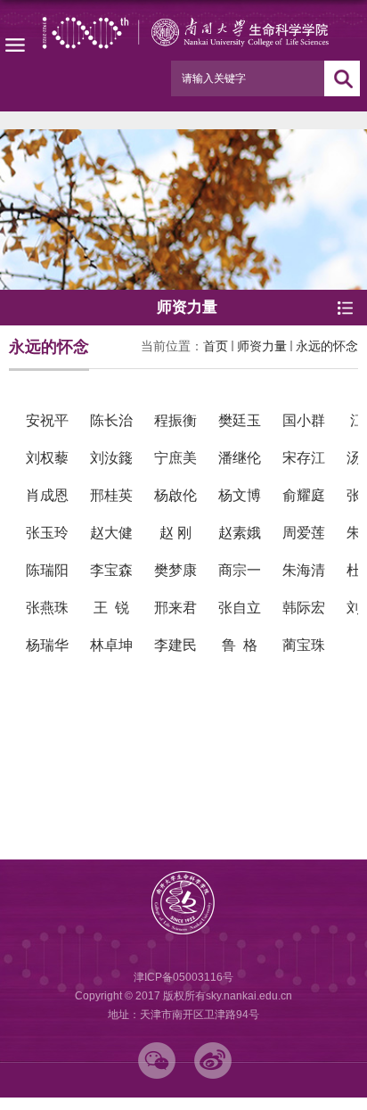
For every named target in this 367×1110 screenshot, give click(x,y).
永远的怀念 (327, 346)
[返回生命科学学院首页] (183, 32)
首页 (215, 346)
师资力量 (262, 346)
